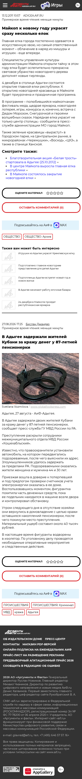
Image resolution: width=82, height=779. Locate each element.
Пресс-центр (55, 639)
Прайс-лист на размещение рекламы (33, 655)
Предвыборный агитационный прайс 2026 (38, 660)
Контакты (11, 644)
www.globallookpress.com (48, 406)
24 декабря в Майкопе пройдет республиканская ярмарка (37, 303)
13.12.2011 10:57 (11, 15)
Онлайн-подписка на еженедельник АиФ (37, 649)
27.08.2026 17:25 (12, 324)
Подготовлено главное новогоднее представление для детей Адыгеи (39, 267)
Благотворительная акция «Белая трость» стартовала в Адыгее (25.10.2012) (41, 160)
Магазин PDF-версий (39, 644)
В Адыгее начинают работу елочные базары (44, 289)
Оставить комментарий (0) (41, 207)
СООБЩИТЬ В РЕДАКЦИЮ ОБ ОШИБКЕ (31, 666)
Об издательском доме (22, 639)
